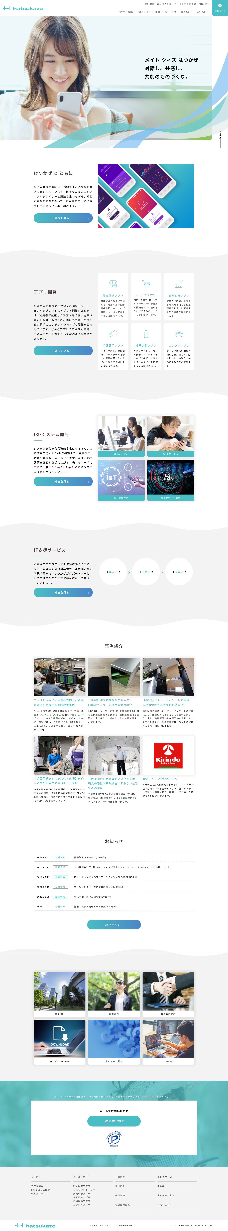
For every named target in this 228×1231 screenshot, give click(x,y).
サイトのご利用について (100, 1225)
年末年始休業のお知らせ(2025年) (92, 896)
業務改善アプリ (81, 1193)
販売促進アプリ (81, 1186)
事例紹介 (186, 12)
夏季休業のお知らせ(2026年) (90, 857)
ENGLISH (204, 3)
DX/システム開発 (149, 12)
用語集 (161, 1186)
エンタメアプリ (81, 1204)
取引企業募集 (122, 1204)
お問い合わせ (116, 1120)
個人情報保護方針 (124, 1225)
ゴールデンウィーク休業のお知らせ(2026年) (98, 886)
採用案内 (149, 3)
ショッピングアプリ (84, 1189)
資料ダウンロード (167, 3)
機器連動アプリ (81, 1201)
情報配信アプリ (81, 1197)
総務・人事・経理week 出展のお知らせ (96, 906)
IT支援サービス (39, 1193)
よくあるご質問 (187, 3)
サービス (170, 12)
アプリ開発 (126, 12)
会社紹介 (202, 12)
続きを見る (62, 218)
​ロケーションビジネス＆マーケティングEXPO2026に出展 (105, 877)
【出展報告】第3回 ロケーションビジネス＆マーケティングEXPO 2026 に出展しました (122, 867)
